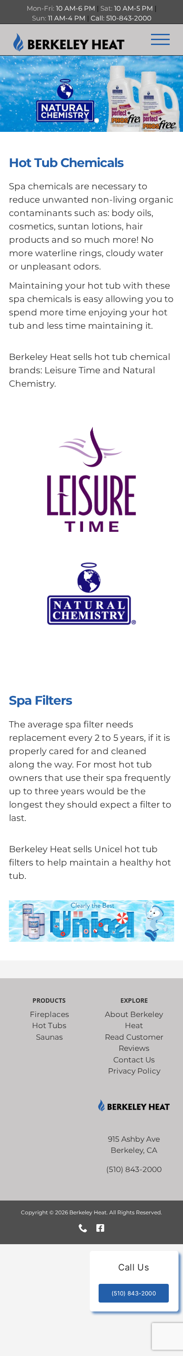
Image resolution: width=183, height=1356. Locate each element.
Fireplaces (49, 1014)
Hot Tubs (49, 1025)
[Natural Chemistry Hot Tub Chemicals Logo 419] (91, 544)
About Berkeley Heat (134, 1020)
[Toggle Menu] (160, 39)
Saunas (49, 1037)
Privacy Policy (134, 1070)
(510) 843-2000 (134, 1169)
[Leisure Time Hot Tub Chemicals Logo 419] (91, 430)
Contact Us (134, 1059)
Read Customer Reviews (134, 1043)
